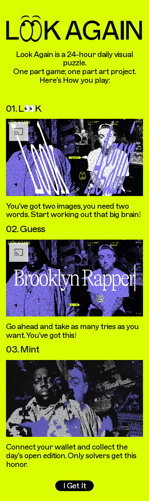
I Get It (74, 486)
